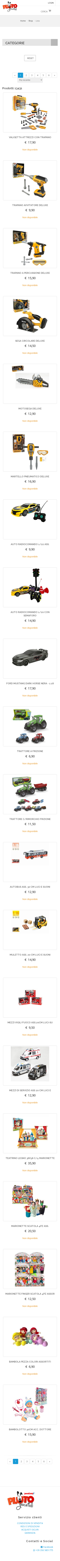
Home (23, 21)
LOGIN (51, 3)
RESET (30, 58)
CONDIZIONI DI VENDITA (30, 1523)
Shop (30, 21)
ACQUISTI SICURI (30, 1529)
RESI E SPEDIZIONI (30, 1526)
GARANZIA (30, 1532)
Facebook (48, 1546)
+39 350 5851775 (44, 1550)
